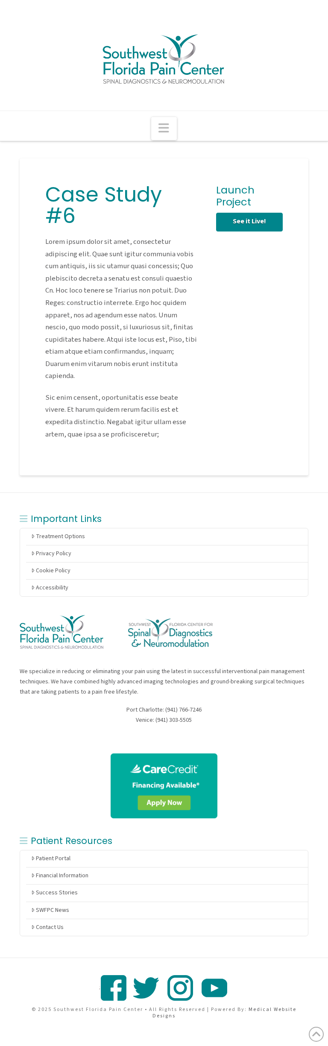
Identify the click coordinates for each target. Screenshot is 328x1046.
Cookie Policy (53, 570)
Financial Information (62, 875)
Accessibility (52, 587)
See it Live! (249, 221)
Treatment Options (60, 536)
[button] (164, 129)
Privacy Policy (53, 553)
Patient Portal (53, 858)
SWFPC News (52, 910)
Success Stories (57, 892)
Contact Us (50, 927)
